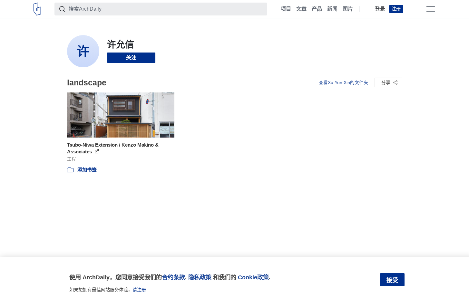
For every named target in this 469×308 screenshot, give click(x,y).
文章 (301, 9)
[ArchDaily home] (37, 9)
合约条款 (173, 277)
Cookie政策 (253, 277)
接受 (392, 280)
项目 (286, 9)
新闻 (332, 9)
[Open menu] (430, 9)
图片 (348, 9)
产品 (317, 9)
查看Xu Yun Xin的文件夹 (343, 82)
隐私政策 (199, 277)
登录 (380, 9)
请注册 (139, 289)
